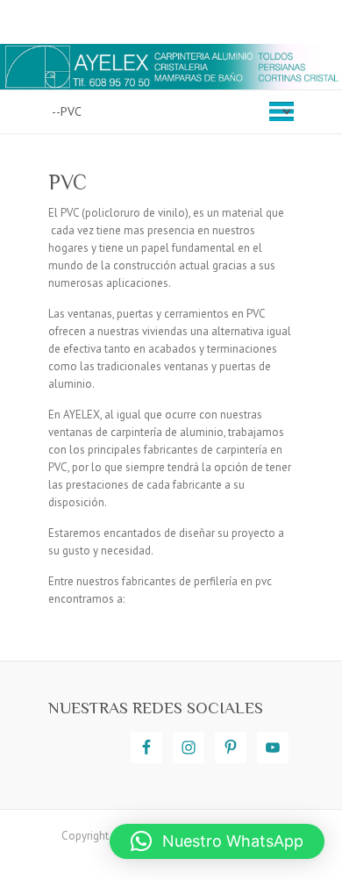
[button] (217, 841)
